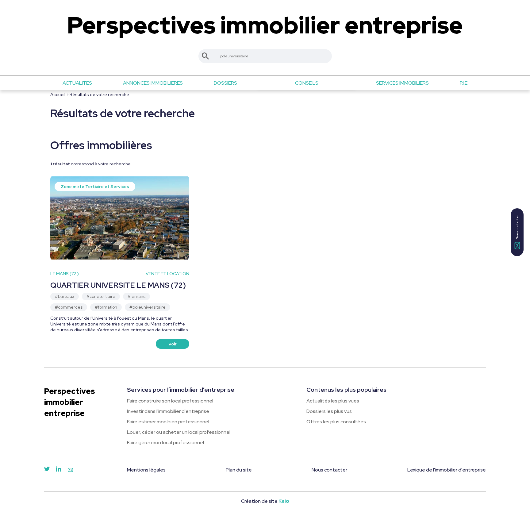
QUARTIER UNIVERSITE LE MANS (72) (118, 285)
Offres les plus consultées (336, 421)
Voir (172, 344)
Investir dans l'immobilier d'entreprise (168, 411)
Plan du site (239, 470)
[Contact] (70, 470)
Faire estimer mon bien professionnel (168, 421)
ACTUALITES (77, 83)
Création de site (265, 501)
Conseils (306, 83)
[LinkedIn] (58, 470)
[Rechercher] (205, 56)
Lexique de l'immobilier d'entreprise (446, 470)
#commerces (69, 307)
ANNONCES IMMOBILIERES (153, 83)
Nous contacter (329, 470)
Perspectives (265, 25)
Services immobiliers (402, 83)
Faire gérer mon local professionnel (165, 442)
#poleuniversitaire (147, 307)
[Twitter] (47, 470)
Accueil (57, 94)
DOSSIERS (225, 83)
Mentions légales (146, 470)
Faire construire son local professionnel (170, 401)
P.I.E (463, 83)
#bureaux (64, 296)
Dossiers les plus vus (329, 411)
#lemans (136, 296)
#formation (106, 307)
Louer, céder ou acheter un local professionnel (178, 432)
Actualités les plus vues (332, 401)
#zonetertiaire (100, 296)
